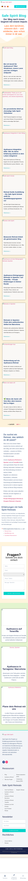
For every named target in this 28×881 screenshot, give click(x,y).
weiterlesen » (7, 84)
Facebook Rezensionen (11, 535)
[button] (25, 3)
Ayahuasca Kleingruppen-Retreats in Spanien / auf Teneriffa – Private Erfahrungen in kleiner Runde (14, 279)
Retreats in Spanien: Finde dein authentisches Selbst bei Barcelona (14, 322)
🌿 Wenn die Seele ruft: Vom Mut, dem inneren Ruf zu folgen (13, 401)
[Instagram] (6, 762)
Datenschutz (12, 851)
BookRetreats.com (9, 533)
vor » (18, 424)
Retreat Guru (8, 531)
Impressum (5, 851)
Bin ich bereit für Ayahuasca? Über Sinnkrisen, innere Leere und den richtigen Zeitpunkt (13, 68)
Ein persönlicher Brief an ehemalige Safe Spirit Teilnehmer (13, 111)
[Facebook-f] (3, 762)
